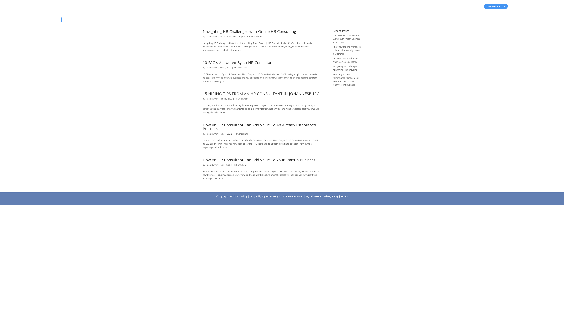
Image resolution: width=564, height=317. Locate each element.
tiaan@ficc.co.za (496, 6)
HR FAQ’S (476, 20)
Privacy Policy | (332, 196)
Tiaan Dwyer (211, 36)
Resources (456, 20)
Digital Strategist (271, 196)
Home (397, 20)
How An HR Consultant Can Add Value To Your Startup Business (259, 159)
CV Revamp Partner (293, 196)
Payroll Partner (314, 196)
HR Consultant (256, 36)
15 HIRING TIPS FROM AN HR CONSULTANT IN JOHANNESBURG (261, 93)
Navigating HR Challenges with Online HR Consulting (249, 31)
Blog (509, 20)
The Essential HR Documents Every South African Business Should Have (346, 39)
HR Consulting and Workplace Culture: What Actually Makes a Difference (347, 50)
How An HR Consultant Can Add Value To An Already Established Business (259, 126)
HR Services (412, 20)
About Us (495, 20)
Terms (344, 196)
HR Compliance (240, 36)
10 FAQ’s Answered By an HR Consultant (238, 62)
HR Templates (436, 20)
